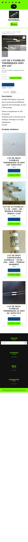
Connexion (14, 370)
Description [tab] (6, 92)
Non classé (14, 383)
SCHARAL (14, 20)
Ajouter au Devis (8, 84)
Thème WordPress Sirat (9, 390)
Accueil (3, 32)
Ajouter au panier (15, 77)
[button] (23, 37)
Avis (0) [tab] (13, 92)
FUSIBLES (8, 32)
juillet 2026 (14, 356)
